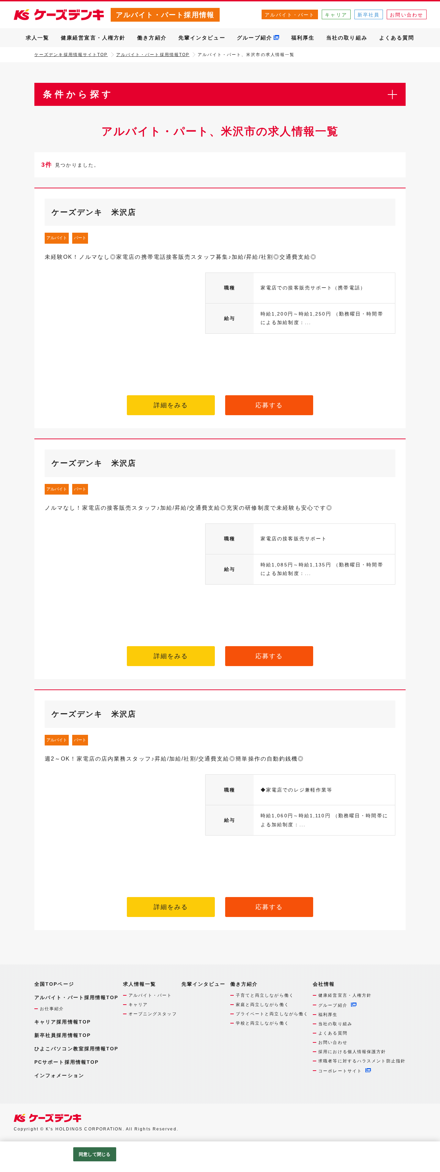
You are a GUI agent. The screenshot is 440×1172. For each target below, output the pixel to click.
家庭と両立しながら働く (262, 1004)
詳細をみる (171, 405)
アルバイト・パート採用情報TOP (153, 54)
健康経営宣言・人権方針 (93, 38)
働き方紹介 (152, 38)
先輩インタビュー (202, 38)
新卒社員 (369, 15)
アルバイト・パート (290, 15)
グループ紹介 (254, 38)
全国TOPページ (54, 984)
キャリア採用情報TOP (62, 1022)
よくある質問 (397, 38)
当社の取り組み (346, 38)
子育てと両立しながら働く (265, 995)
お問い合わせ (406, 15)
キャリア (336, 15)
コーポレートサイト (340, 1071)
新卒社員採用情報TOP (62, 1035)
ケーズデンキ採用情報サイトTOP (71, 54)
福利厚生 (303, 38)
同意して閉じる (94, 1154)
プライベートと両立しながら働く (272, 1013)
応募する (269, 405)
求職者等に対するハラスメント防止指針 (362, 1061)
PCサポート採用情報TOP (66, 1062)
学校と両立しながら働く (262, 1023)
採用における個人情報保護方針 (352, 1051)
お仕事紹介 (52, 1008)
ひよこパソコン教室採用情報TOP (76, 1048)
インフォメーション (59, 1075)
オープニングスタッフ (153, 1013)
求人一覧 (37, 38)
